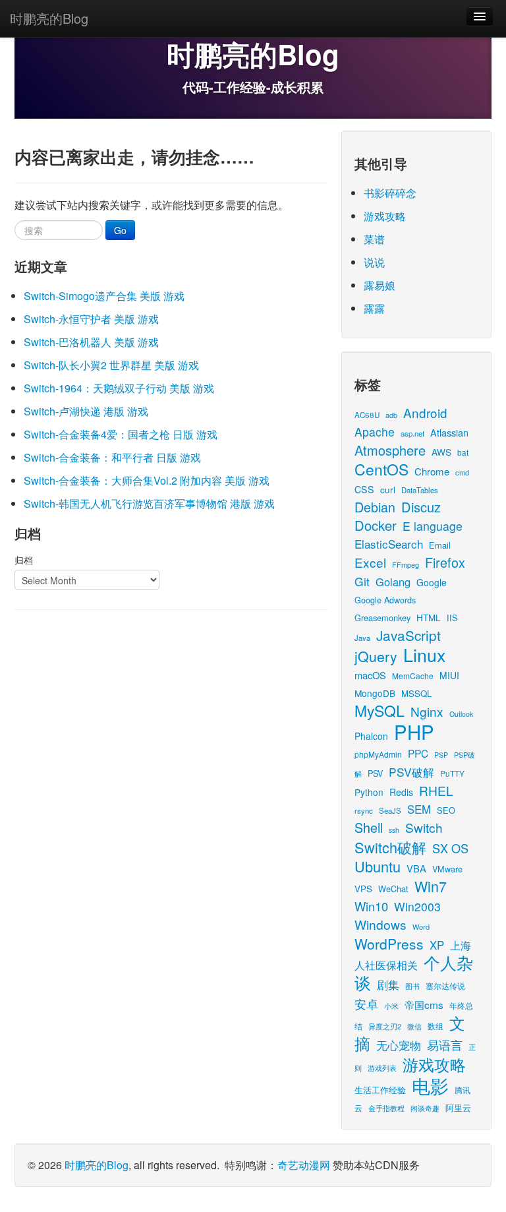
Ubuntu (377, 866)
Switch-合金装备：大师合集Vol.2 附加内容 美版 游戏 (146, 480)
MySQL (379, 710)
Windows (380, 924)
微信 (414, 1026)
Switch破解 (390, 847)
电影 (430, 1085)
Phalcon (371, 735)
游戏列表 (382, 1067)
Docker (375, 525)
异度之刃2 (384, 1026)
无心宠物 (398, 1045)
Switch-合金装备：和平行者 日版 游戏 (112, 457)
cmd (462, 472)
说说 (374, 262)
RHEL (436, 790)
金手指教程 (386, 1108)
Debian (374, 506)
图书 (412, 986)
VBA (416, 868)
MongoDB (374, 693)
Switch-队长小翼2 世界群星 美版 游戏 (111, 365)
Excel (370, 562)
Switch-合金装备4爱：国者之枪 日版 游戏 (120, 434)
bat (462, 452)
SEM (419, 809)
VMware (447, 869)
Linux (424, 654)
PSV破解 (411, 772)
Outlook (461, 714)
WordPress (389, 944)
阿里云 (458, 1107)
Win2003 (417, 906)
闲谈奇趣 (424, 1108)
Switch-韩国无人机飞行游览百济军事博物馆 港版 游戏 (149, 503)
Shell (368, 827)
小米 (391, 1005)
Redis (401, 792)
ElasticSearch (388, 543)
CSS (364, 489)
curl (387, 489)
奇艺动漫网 (303, 1164)
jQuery (375, 656)
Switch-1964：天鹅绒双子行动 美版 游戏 (119, 388)
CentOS (381, 469)
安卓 (366, 1003)
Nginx (426, 711)
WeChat (393, 888)
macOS (370, 675)
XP (437, 945)
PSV (375, 773)
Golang (393, 582)
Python (368, 792)
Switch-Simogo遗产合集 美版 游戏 (104, 295)
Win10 (371, 906)
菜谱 (374, 239)
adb (391, 414)
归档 (23, 559)
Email (440, 545)
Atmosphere (390, 450)
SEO (446, 810)
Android (425, 412)
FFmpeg (405, 564)
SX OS (450, 848)
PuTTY (452, 773)
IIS (452, 617)
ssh (394, 830)
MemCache (413, 675)
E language (433, 526)
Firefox (445, 562)
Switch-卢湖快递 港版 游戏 (86, 411)
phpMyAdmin (378, 754)
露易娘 (379, 285)
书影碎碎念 (390, 192)
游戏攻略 (385, 216)
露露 (374, 308)
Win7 (430, 886)
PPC (418, 753)
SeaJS (390, 810)
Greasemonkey (382, 617)
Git (362, 581)
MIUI (449, 675)
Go (120, 230)
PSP (441, 755)
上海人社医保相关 (412, 955)
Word (421, 926)
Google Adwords (385, 599)
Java (362, 637)
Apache (374, 431)
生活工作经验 (380, 1089)
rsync (363, 810)
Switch (424, 827)
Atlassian (449, 432)
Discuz (421, 506)
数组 (435, 1025)
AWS (441, 451)
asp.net (412, 433)
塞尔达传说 (445, 985)
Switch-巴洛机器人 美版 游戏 (91, 341)
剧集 (388, 984)
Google (431, 582)
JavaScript (408, 635)
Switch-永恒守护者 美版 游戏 (91, 318)
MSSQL (416, 693)
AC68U (367, 414)
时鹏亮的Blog (49, 18)
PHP (414, 731)
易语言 (445, 1045)
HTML (428, 617)
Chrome (431, 471)
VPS (363, 888)
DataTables (419, 490)
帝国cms (424, 1004)
